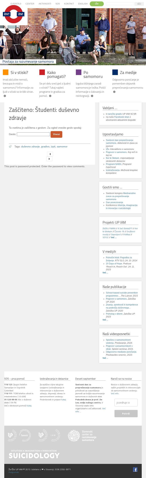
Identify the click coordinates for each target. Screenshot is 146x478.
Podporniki (14, 472)
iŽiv (96, 4)
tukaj (29, 405)
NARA (113, 228)
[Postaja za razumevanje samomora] (14, 23)
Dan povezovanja (114, 202)
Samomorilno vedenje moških (50, 154)
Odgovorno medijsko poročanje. (121, 352)
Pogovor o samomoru (116, 152)
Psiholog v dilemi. (114, 314)
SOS (57, 4)
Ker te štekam (112, 158)
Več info (115, 393)
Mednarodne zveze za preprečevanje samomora (121, 196)
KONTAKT (69, 4)
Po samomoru (93, 74)
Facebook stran (121, 117)
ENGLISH (83, 4)
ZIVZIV (105, 228)
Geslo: (13, 134)
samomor (62, 146)
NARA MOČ (49, 158)
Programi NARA (113, 164)
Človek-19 (119, 231)
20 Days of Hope (114, 263)
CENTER (29, 4)
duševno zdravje (30, 146)
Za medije (128, 72)
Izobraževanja (113, 170)
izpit (53, 146)
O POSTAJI (16, 4)
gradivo (45, 146)
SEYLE (106, 237)
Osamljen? (116, 234)
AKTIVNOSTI (45, 4)
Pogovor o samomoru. (117, 299)
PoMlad (126, 234)
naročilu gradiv (115, 114)
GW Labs (13, 469)
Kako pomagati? (56, 74)
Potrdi (126, 413)
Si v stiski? (19, 72)
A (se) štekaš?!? (125, 228)
